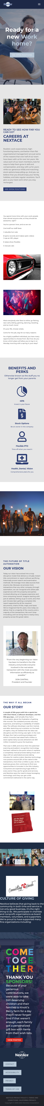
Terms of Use (12, 1089)
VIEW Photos (14, 1040)
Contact (10, 1064)
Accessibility (12, 1072)
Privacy (10, 1081)
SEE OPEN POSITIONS (22, 55)
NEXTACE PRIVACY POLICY (16, 1098)
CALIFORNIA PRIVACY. (27, 1100)
